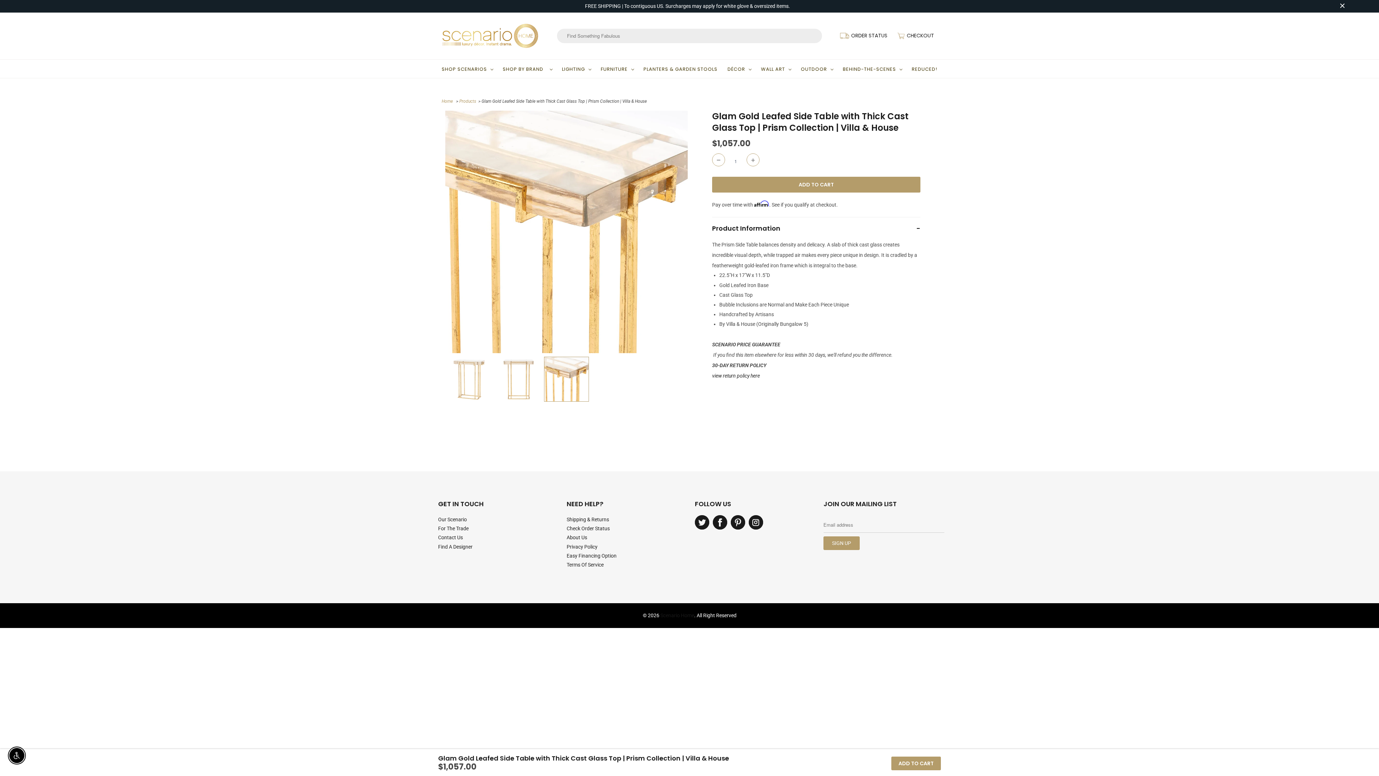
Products (467, 101)
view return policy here (736, 376)
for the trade (453, 528)
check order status (588, 528)
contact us (450, 537)
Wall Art (773, 69)
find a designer (455, 547)
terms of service (585, 565)
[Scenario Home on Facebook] (720, 522)
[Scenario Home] (490, 35)
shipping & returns (588, 519)
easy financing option (592, 556)
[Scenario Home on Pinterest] (738, 522)
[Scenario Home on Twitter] (702, 522)
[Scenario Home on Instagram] (756, 522)
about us (577, 537)
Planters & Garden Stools (681, 69)
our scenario (452, 519)
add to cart (916, 763)
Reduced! (924, 69)
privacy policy (582, 547)
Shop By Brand (524, 69)
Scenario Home (677, 615)
